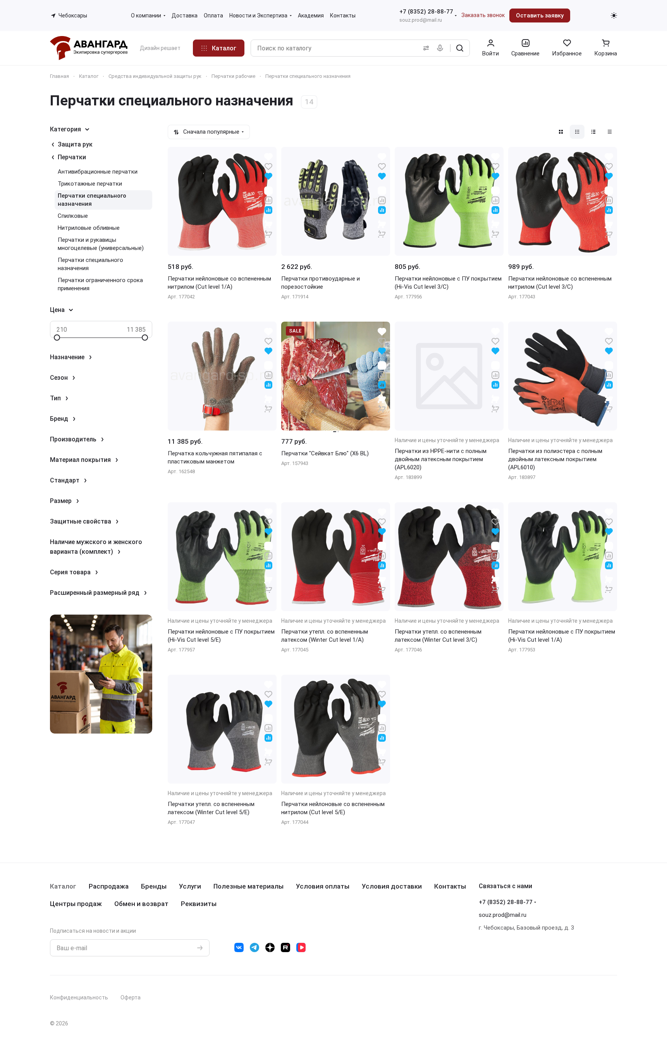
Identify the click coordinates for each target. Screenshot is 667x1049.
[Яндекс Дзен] (270, 947)
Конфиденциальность (79, 997)
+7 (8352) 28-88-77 (426, 11)
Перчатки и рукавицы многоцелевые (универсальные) (101, 243)
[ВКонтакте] (239, 947)
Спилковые (73, 215)
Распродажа (109, 886)
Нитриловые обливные (89, 227)
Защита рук (75, 144)
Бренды (154, 886)
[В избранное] (268, 166)
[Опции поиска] (424, 48)
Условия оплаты (322, 886)
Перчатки (72, 157)
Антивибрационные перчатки (98, 171)
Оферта (130, 997)
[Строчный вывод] (593, 132)
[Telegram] (254, 947)
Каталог (63, 886)
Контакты (450, 886)
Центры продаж (76, 904)
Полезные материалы (248, 886)
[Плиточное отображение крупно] (561, 132)
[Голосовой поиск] (441, 48)
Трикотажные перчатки (90, 183)
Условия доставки (392, 886)
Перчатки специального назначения (92, 199)
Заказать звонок (483, 15)
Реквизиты (199, 904)
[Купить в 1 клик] (268, 228)
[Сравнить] (268, 199)
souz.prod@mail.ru (420, 20)
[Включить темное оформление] (614, 15)
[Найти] (459, 48)
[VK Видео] (301, 947)
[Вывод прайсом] (609, 132)
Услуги (190, 886)
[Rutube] (285, 947)
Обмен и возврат (141, 904)
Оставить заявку (540, 15)
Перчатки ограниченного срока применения (100, 284)
